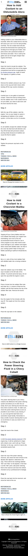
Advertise (10, 545)
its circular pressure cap (8, 72)
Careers (23, 545)
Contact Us (17, 545)
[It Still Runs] (14, 2)
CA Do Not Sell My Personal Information (13, 547)
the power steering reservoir (13, 439)
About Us (4, 545)
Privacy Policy (17, 546)
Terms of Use (9, 546)
